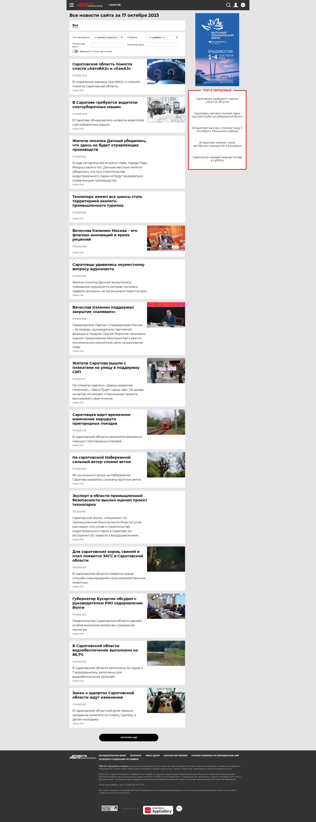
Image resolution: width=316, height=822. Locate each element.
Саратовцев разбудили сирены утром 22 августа (217, 100)
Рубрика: (132, 37)
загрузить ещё (129, 737)
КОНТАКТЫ (135, 755)
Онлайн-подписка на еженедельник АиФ (215, 755)
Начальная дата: (78, 45)
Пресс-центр (153, 755)
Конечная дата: (135, 44)
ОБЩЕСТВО (78, 90)
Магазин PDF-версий (175, 755)
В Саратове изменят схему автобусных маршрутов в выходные (217, 144)
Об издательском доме (112, 755)
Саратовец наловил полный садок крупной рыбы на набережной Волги (217, 115)
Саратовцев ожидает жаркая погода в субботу (217, 159)
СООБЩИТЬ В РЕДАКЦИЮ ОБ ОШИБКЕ (119, 759)
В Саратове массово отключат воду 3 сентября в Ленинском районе (217, 130)
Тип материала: (81, 37)
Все (75, 25)
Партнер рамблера (130, 808)
